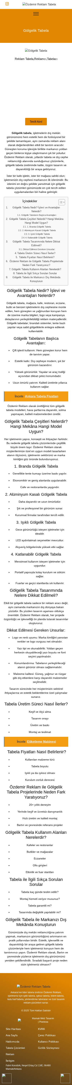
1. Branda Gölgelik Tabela (39, 227)
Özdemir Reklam (14, 157)
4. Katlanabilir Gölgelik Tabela (38, 237)
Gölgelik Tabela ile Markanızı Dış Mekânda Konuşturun (36, 279)
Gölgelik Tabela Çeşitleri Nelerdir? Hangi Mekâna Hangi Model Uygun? (36, 221)
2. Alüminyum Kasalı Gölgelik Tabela (38, 230)
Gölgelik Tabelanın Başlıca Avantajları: (38, 215)
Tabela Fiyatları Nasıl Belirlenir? (36, 257)
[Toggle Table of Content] (59, 202)
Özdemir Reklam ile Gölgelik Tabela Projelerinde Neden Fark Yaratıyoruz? (36, 263)
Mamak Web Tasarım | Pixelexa (43, 1020)
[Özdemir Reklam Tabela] (39, 4)
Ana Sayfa (11, 1035)
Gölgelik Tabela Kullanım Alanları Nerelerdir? (36, 269)
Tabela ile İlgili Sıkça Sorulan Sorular (36, 273)
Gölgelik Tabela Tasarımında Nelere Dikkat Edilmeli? (36, 243)
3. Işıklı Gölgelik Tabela (39, 234)
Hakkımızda (12, 1041)
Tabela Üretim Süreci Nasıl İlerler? (36, 253)
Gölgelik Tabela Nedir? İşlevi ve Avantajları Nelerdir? (36, 209)
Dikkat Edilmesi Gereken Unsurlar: (39, 249)
